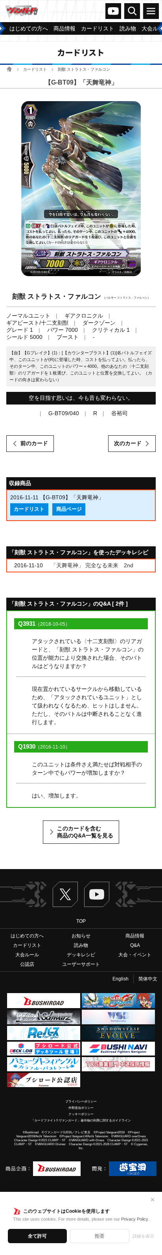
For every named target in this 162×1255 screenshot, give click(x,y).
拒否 (99, 1236)
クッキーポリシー (81, 1114)
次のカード (128, 443)
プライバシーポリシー (81, 1101)
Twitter (65, 894)
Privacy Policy (134, 1219)
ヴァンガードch (113, 11)
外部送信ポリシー (81, 1108)
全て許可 (37, 1236)
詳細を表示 (143, 1236)
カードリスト (35, 69)
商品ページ (69, 509)
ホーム (9, 69)
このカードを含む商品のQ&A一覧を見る (85, 832)
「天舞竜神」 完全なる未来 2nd (92, 565)
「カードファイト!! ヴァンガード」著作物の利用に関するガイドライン (81, 1120)
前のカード (34, 443)
